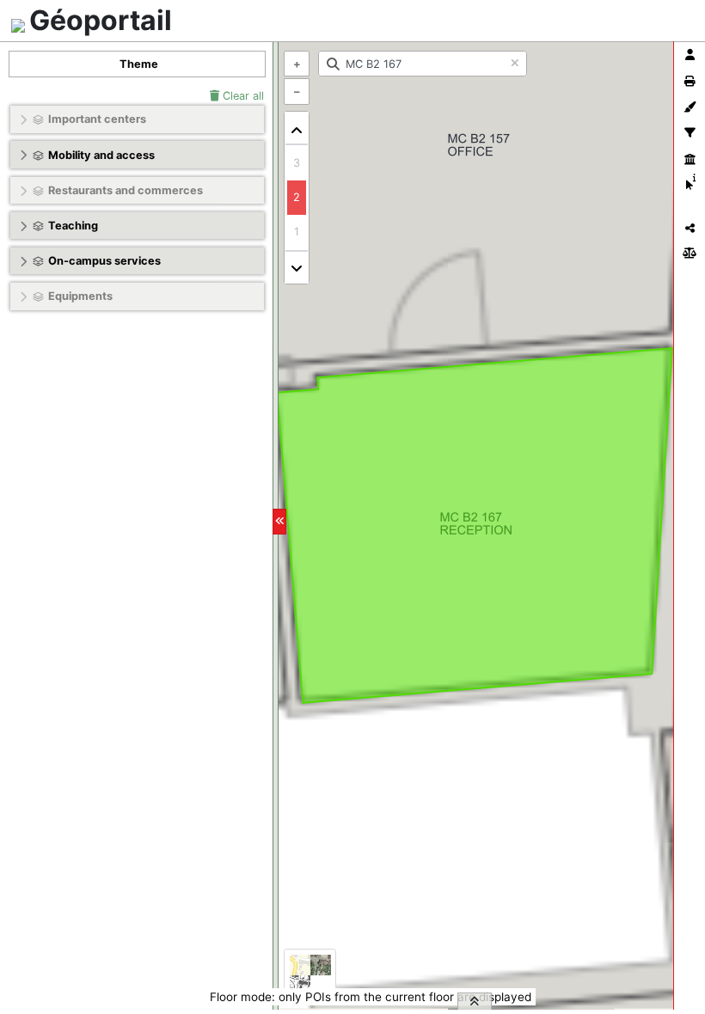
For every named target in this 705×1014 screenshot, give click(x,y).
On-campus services (104, 260)
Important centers (97, 119)
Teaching (73, 225)
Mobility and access (101, 155)
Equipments (80, 296)
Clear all (241, 95)
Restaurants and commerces (125, 190)
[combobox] (422, 63)
